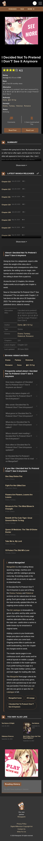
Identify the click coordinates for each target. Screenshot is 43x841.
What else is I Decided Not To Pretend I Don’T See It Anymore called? (19, 424)
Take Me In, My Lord (13, 541)
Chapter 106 (6, 235)
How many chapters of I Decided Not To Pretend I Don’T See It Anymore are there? (19, 384)
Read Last (30, 130)
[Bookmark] (32, 118)
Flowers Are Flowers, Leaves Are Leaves (19, 496)
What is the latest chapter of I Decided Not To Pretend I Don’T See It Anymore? (19, 396)
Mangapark (21, 817)
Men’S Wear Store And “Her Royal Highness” (32, 737)
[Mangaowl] (4, 3)
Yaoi (22, 9)
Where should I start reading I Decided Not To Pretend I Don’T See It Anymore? (19, 436)
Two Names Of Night (8, 723)
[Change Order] (38, 173)
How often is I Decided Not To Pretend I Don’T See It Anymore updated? (19, 447)
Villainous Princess (8, 736)
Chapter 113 (6, 181)
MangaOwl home (15, 698)
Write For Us (21, 832)
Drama (5, 106)
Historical (19, 106)
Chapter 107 (6, 228)
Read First (12, 130)
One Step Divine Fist (13, 476)
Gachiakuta (35, 723)
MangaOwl (11, 567)
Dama (5, 100)
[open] (40, 3)
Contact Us (21, 829)
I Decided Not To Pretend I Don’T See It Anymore (21, 705)
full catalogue (15, 610)
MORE (30, 9)
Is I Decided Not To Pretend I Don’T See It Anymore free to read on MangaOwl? (20, 458)
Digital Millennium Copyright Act (22, 826)
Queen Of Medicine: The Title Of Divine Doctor (21, 531)
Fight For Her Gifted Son (15, 485)
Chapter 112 (6, 189)
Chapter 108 (6, 220)
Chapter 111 (6, 197)
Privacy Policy (21, 824)
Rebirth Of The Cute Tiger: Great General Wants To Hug (18, 519)
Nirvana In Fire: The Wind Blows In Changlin (19, 507)
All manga (30, 698)
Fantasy (12, 106)
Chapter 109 (6, 212)
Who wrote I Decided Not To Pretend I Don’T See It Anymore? (19, 406)
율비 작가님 (12, 100)
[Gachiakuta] (27, 728)
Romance (13, 9)
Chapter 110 (6, 205)
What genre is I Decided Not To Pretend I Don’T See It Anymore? (19, 414)
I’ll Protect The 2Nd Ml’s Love (17, 550)
